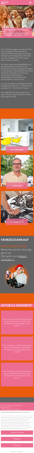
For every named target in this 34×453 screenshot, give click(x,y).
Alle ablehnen (17, 438)
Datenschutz (14, 451)
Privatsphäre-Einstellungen (17, 432)
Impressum (20, 451)
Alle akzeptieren (17, 445)
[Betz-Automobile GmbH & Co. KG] (4, 2)
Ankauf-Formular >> (14, 257)
